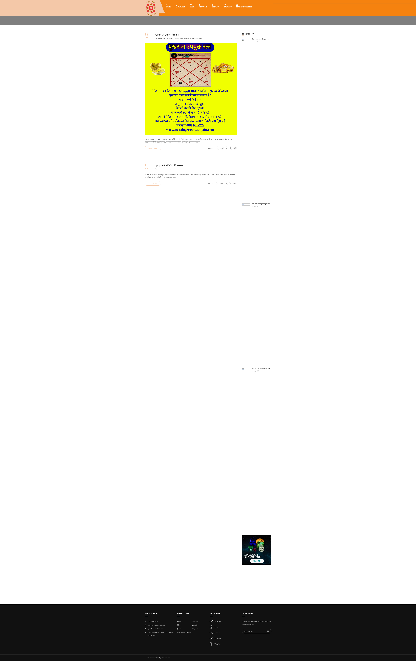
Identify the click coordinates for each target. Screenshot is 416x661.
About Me (203, 7)
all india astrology (173, 38)
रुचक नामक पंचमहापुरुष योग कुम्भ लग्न (261, 204)
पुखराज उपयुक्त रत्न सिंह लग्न (167, 35)
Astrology (180, 7)
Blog (192, 7)
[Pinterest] (230, 148)
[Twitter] (226, 148)
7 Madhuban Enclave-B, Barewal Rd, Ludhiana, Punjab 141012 (160, 634)
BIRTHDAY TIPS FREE (244, 7)
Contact (215, 7)
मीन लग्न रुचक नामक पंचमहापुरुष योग (260, 39)
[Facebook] (217, 148)
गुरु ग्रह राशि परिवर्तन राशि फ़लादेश (169, 165)
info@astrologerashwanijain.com (156, 625)
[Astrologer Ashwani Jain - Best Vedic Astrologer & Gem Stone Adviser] (151, 8)
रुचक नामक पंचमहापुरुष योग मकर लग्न (261, 368)
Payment (228, 7)
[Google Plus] (222, 148)
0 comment (199, 38)
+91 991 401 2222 (153, 621)
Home (168, 7)
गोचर (169, 169)
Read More (153, 148)
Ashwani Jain (161, 38)
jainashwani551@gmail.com (155, 629)
